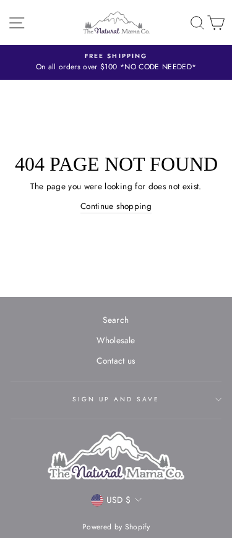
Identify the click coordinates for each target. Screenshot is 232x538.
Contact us (116, 360)
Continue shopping (116, 206)
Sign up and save (116, 399)
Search (116, 320)
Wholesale (116, 340)
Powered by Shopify (116, 526)
